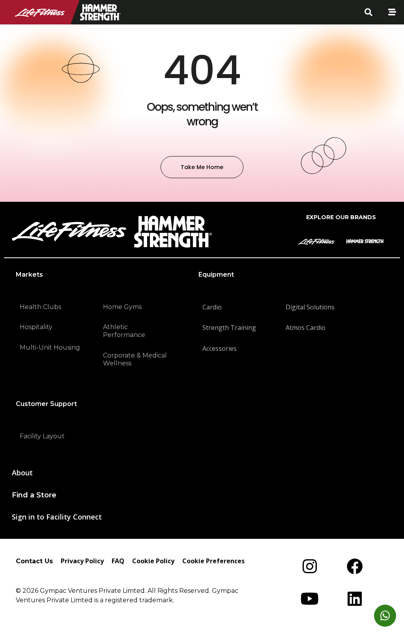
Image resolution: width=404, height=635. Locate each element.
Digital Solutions (310, 307)
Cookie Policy (153, 561)
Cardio (212, 307)
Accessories (219, 348)
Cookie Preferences (213, 561)
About (22, 472)
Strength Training (229, 327)
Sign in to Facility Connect (57, 516)
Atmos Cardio (305, 327)
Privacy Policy (82, 561)
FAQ (118, 561)
